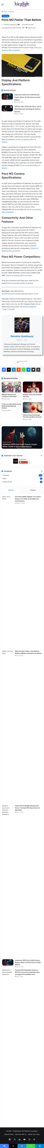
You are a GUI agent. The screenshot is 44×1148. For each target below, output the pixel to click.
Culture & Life (7, 482)
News (5, 478)
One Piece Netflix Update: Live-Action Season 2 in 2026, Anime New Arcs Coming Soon (28, 499)
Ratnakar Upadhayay (10, 24)
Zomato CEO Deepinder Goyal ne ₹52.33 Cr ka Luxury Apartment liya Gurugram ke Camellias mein (27, 972)
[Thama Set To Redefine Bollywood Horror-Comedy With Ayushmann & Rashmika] (7, 881)
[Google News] (22, 362)
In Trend (35, 294)
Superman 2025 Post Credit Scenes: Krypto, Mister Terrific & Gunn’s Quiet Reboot (27, 97)
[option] (22, 437)
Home (5, 11)
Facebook (23, 307)
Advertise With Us (21, 1134)
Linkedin (11, 309)
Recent (11, 490)
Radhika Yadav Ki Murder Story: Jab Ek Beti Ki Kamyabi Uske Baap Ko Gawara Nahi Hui (27, 109)
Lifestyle (18, 294)
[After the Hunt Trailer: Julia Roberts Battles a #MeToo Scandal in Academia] (7, 726)
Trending (11, 11)
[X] (9, 370)
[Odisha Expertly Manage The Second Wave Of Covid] (32, 407)
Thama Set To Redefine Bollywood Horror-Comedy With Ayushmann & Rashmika (27, 808)
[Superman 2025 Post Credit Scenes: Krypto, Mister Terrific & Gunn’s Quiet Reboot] (7, 96)
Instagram (32, 307)
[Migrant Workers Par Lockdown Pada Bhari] (11, 387)
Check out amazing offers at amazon (19, 275)
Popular (33, 490)
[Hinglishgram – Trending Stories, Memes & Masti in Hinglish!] (22, 4)
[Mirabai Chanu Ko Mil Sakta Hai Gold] (32, 387)
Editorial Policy (9, 1134)
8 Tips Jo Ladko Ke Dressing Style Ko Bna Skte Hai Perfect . (11, 406)
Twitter (5, 309)
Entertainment (9, 294)
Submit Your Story (34, 1134)
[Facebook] (4, 370)
